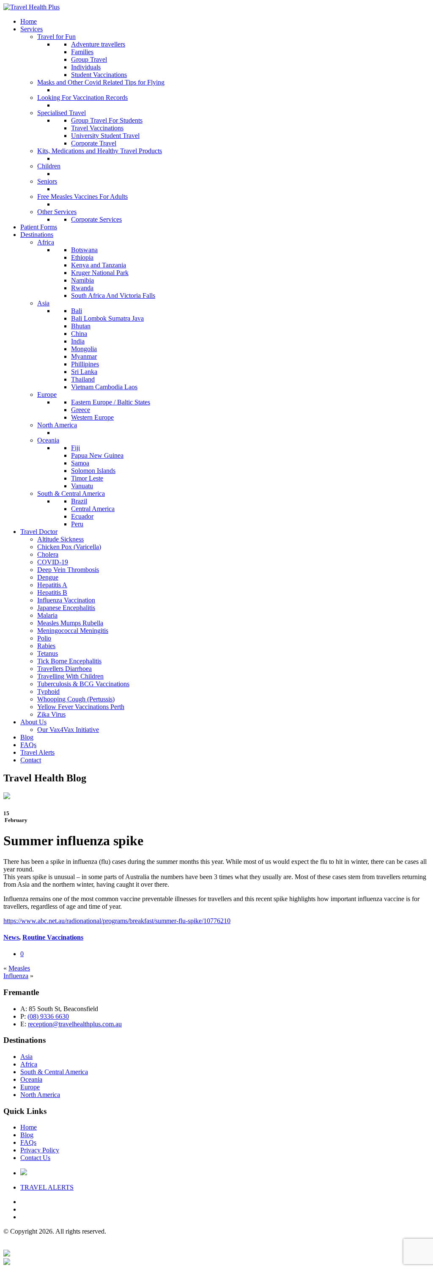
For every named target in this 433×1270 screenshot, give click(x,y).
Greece (80, 409)
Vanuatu (82, 485)
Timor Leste (87, 478)
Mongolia (84, 348)
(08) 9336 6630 (48, 1016)
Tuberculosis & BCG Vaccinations (83, 683)
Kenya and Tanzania (98, 265)
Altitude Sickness (60, 539)
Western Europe (92, 417)
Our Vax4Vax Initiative (68, 729)
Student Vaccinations (99, 74)
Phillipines (85, 364)
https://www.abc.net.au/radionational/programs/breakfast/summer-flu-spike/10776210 (116, 920)
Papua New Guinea (97, 455)
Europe (47, 394)
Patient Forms (38, 227)
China (79, 333)
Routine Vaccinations (52, 937)
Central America (93, 508)
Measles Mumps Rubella (70, 623)
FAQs (28, 744)
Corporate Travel (93, 143)
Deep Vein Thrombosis (68, 569)
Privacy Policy (39, 1150)
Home (28, 21)
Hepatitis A (52, 584)
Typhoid (48, 691)
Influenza (15, 975)
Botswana (84, 249)
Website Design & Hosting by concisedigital (370, 1245)
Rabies (46, 645)
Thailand (83, 379)
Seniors (47, 181)
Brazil (79, 501)
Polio (44, 638)
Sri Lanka (84, 371)
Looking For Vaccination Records (82, 97)
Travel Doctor (39, 531)
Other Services (57, 211)
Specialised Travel (61, 112)
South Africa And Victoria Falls (113, 295)
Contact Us (35, 1157)
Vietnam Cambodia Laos (104, 386)
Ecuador (82, 516)
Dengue (47, 577)
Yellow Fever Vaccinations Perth (80, 706)
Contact (30, 760)
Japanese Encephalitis (66, 607)
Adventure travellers (98, 44)
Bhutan (80, 326)
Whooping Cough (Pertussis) (76, 699)
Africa (45, 242)
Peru (77, 524)
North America (57, 425)
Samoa (80, 463)
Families (82, 51)
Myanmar (84, 356)
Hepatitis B (52, 592)
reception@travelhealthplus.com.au (75, 1024)
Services (31, 29)
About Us (33, 722)
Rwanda (82, 287)
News (11, 937)
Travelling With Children (70, 676)
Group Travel (89, 59)
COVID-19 (52, 562)
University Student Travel (105, 135)
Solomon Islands (93, 470)
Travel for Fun (56, 36)
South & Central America (71, 493)
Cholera (47, 554)
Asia (43, 303)
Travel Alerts (37, 752)
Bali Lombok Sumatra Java (107, 318)
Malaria (47, 615)
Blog (26, 737)
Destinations (36, 234)
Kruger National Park (100, 272)
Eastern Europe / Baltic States (110, 402)
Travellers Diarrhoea (64, 668)
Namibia (82, 280)
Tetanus (47, 653)
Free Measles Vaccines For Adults (82, 196)
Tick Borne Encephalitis (69, 661)
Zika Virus (51, 714)
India (78, 341)
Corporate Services (96, 219)
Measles (19, 968)
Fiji (75, 447)
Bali (76, 310)
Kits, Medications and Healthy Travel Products (99, 150)
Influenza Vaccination (66, 600)
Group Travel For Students (107, 120)
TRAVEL (47, 1187)
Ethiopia (82, 257)
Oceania (48, 440)
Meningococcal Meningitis (72, 630)
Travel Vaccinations (97, 128)
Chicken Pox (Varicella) (69, 546)
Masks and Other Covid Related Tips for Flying (100, 82)
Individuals (86, 67)
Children (48, 166)
